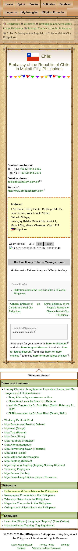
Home (9, 4)
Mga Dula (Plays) (14, 436)
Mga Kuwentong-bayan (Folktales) (25, 448)
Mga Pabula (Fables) (17, 473)
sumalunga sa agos (23, 332)
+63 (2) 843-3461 (30, 168)
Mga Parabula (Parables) (19, 440)
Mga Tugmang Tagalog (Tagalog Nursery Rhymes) (34, 465)
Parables (65, 4)
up (38, 303)
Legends (11, 12)
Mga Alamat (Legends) (18, 444)
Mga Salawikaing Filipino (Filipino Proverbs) (30, 477)
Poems (34, 4)
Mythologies (30, 12)
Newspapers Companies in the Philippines (29, 495)
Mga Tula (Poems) (15, 432)
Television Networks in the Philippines (26, 499)
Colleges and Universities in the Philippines (30, 507)
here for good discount (34, 347)
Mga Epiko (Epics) (15, 452)
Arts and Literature (28, 383)
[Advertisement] (39, 121)
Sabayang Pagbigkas (17, 469)
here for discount (56, 343)
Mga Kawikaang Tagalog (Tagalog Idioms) (29, 525)
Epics (21, 4)
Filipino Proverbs (53, 12)
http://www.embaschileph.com (25, 190)
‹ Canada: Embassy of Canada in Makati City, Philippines (21, 307)
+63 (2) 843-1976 (30, 172)
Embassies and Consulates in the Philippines (31, 491)
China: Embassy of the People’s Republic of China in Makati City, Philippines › (56, 309)
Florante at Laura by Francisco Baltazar (32, 401)
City (40, 244)
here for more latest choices (50, 355)
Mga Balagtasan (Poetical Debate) (24, 424)
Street (31, 244)
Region (49, 244)
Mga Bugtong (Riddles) (18, 460)
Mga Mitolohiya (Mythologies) (22, 456)
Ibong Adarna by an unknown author (30, 397)
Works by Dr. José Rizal (18, 420)
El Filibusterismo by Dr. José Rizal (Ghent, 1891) (38, 413)
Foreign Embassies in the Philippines (50, 28)
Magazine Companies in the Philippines (27, 503)
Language (22, 515)
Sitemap (65, 544)
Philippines (13, 23)
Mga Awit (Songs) (14, 428)
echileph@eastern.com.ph (23, 181)
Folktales (49, 4)
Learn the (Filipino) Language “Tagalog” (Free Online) (36, 521)
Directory (29, 23)
